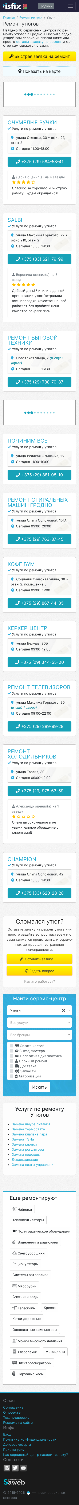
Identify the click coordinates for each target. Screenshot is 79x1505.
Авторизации (29, 1076)
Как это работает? (39, 981)
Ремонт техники (30, 17)
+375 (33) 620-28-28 (42, 893)
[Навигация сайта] (70, 6)
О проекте (11, 1412)
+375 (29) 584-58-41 (41, 161)
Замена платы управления (33, 1164)
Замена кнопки (24, 1144)
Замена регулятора (28, 1149)
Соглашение (13, 1407)
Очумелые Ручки (32, 122)
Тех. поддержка (16, 1417)
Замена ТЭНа (23, 1139)
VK (7, 1468)
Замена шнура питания (31, 1124)
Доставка (27, 1066)
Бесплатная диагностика (40, 1056)
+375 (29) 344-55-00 (41, 662)
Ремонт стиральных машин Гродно (38, 502)
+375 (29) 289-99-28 (41, 726)
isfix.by (15, 6)
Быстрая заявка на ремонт (42, 56)
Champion (22, 859)
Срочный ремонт (32, 1061)
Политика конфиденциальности (29, 1439)
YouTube (23, 1468)
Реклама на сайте (18, 1422)
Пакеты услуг (14, 1449)
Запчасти (27, 1071)
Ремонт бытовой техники (33, 340)
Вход (7, 1434)
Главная (9, 17)
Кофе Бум (21, 564)
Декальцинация (25, 1159)
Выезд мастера (31, 1051)
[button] (39, 1010)
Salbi (15, 220)
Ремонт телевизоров (39, 687)
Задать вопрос (41, 971)
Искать (39, 1087)
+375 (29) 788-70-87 (41, 382)
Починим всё (27, 441)
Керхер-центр (27, 628)
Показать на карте (41, 71)
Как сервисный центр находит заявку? (35, 1454)
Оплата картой (31, 1046)
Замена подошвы (26, 1154)
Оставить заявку (38, 959)
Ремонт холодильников (32, 754)
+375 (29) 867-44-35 (42, 603)
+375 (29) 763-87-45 (41, 539)
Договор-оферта (17, 1444)
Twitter (15, 1468)
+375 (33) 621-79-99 (41, 259)
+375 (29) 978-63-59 (41, 790)
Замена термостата (28, 1129)
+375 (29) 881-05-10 (41, 474)
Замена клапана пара (29, 1134)
